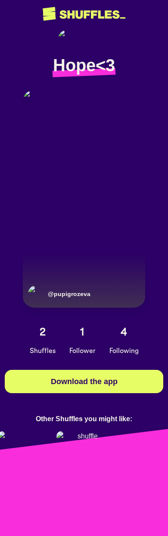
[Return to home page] (84, 14)
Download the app (84, 381)
